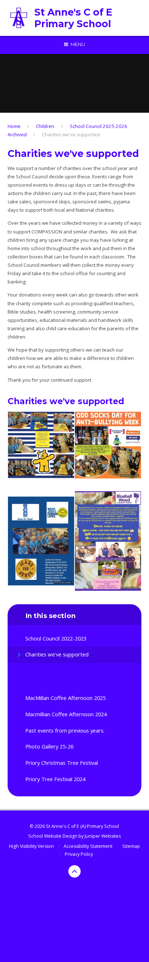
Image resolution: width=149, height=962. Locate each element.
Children (45, 126)
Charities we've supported (71, 134)
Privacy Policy (79, 854)
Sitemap (131, 846)
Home (14, 126)
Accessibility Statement (88, 846)
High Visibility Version (31, 846)
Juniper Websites (103, 836)
